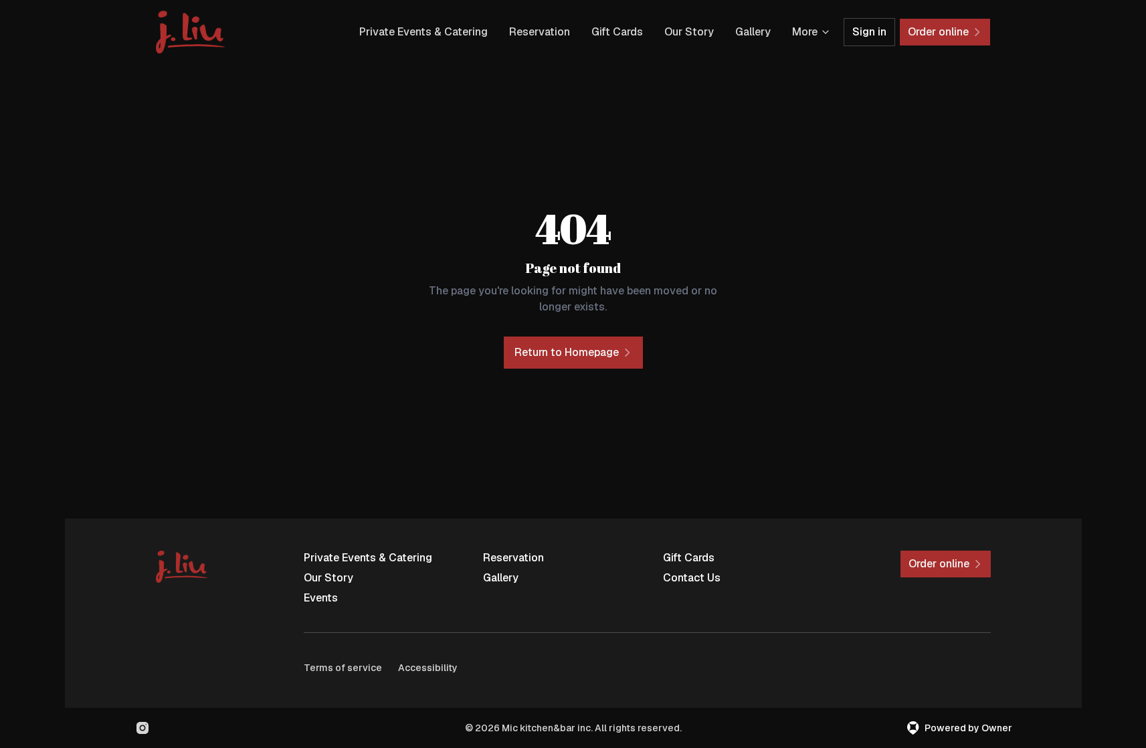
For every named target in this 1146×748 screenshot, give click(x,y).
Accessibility (428, 668)
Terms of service (343, 668)
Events (321, 598)
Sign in (869, 32)
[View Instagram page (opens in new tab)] (142, 728)
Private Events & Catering (423, 32)
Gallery (753, 32)
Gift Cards (617, 32)
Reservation (539, 32)
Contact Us (692, 578)
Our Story (689, 32)
